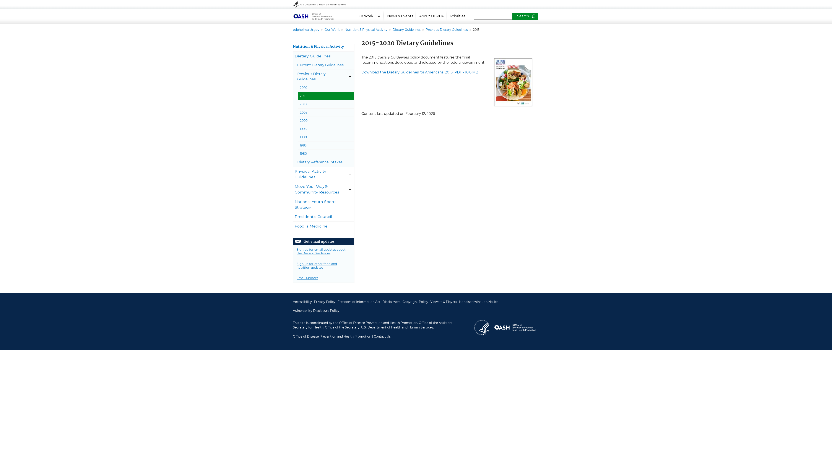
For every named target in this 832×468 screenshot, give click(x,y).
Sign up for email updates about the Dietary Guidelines (321, 251)
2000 (303, 121)
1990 (303, 137)
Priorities (457, 16)
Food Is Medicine (311, 226)
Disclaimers (391, 302)
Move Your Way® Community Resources (317, 189)
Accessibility (302, 302)
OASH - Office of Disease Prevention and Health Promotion (515, 327)
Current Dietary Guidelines (320, 65)
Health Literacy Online (314, 16)
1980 (303, 154)
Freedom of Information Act (359, 302)
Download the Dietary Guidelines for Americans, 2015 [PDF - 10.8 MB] (420, 72)
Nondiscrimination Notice (478, 302)
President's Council (313, 216)
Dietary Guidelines (407, 30)
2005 (303, 112)
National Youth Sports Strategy (315, 204)
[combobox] (493, 16)
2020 (303, 88)
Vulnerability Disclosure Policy (316, 311)
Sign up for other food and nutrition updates (317, 266)
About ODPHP (431, 16)
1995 (303, 129)
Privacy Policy (324, 302)
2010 (303, 104)
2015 (303, 96)
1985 (303, 145)
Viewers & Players (443, 302)
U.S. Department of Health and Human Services (322, 4)
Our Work (365, 16)
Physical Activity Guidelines (310, 174)
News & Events (400, 16)
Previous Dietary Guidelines (447, 30)
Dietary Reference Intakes (320, 162)
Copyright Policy (415, 302)
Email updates (307, 278)
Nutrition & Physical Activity (366, 30)
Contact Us (382, 336)
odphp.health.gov (306, 30)
